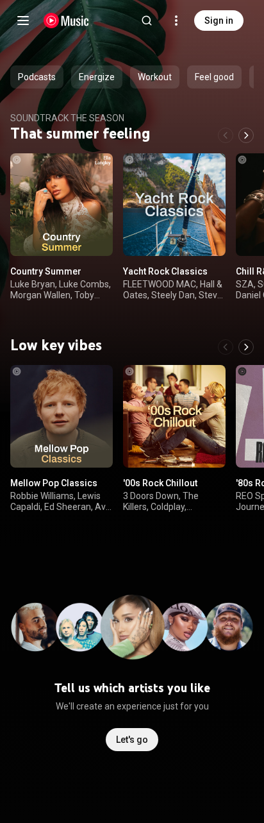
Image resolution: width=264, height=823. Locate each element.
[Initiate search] (146, 20)
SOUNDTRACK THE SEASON (67, 118)
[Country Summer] (61, 204)
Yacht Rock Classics (165, 271)
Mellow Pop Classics (53, 483)
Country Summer (45, 271)
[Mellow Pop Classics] (61, 416)
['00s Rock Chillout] (174, 416)
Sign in (218, 20)
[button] (92, 235)
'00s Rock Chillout (160, 483)
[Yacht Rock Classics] (174, 204)
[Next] (246, 135)
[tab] (36, 77)
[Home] (66, 20)
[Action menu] (98, 170)
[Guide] (23, 20)
